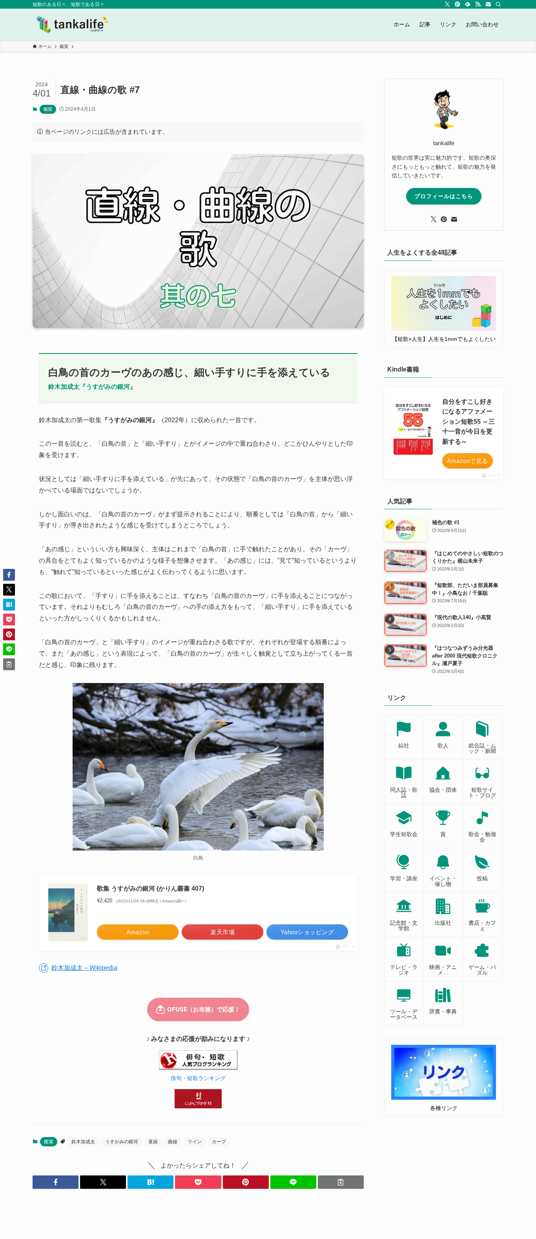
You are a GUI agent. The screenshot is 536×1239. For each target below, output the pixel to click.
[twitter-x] (447, 4)
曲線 (172, 1141)
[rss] (478, 4)
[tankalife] (75, 24)
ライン (195, 1141)
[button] (55, 1182)
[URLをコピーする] (341, 1182)
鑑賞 (48, 109)
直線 (153, 1141)
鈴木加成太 (83, 1141)
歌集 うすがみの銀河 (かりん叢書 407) (150, 888)
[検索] (498, 4)
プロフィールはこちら (443, 196)
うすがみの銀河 (121, 1141)
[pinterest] (457, 4)
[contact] (488, 4)
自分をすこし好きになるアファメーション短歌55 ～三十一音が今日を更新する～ (468, 421)
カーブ (219, 1141)
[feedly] (468, 4)
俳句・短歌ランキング (198, 1078)
